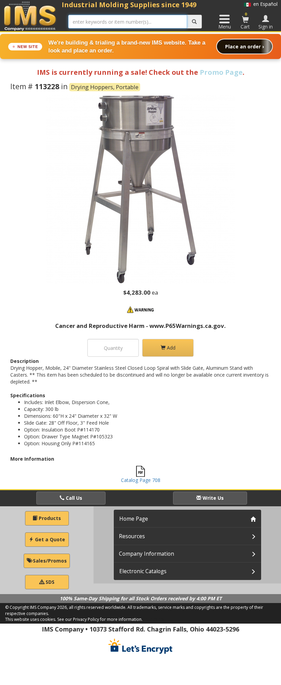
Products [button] (49, 518)
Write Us (212, 498)
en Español (264, 4)
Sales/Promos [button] (49, 560)
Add (170, 347)
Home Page (133, 518)
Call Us (73, 498)
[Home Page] (30, 16)
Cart (245, 20)
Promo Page (221, 72)
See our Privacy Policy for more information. (100, 619)
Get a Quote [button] (49, 539)
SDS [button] (49, 582)
